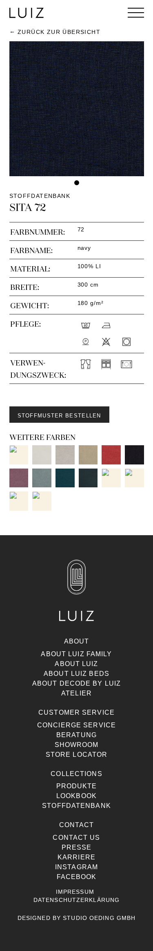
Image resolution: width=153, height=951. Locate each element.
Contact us (76, 837)
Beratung (76, 734)
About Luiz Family (76, 653)
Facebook (77, 876)
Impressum (75, 891)
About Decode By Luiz (76, 683)
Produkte (76, 786)
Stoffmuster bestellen (59, 416)
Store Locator (77, 754)
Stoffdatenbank (76, 805)
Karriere (76, 857)
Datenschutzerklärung (76, 900)
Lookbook (76, 795)
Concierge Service (76, 725)
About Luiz (76, 663)
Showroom (77, 744)
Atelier (76, 693)
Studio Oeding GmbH (99, 918)
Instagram (76, 867)
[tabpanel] (76, 108)
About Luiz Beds (76, 673)
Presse (77, 847)
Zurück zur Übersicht (59, 32)
